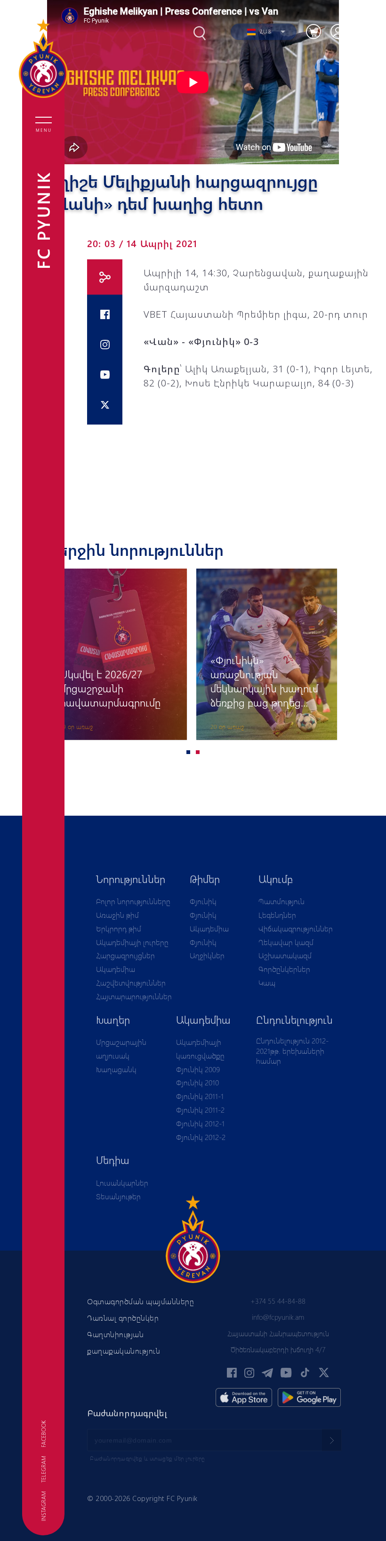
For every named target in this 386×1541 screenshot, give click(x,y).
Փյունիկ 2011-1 (200, 1096)
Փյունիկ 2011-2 (200, 1110)
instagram (43, 1506)
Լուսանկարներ (122, 1183)
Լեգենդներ (277, 915)
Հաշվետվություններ (131, 982)
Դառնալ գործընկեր (123, 1318)
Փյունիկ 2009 (198, 1069)
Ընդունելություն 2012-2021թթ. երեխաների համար (292, 1050)
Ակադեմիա (115, 969)
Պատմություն (281, 901)
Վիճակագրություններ (295, 928)
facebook (43, 1434)
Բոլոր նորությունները (133, 901)
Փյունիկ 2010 (197, 1082)
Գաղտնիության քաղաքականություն (123, 1342)
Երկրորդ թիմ (118, 928)
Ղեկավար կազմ (286, 942)
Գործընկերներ (284, 969)
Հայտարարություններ (134, 996)
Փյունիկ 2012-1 (200, 1123)
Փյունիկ (203, 901)
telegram (43, 1469)
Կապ (266, 982)
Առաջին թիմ (117, 915)
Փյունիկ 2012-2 (200, 1137)
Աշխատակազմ (285, 955)
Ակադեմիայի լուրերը (132, 942)
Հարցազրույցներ (125, 955)
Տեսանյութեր (118, 1196)
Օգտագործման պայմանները (140, 1301)
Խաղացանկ (116, 1069)
